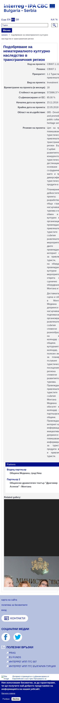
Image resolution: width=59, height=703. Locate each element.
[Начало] (29, 14)
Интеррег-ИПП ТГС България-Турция (32, 666)
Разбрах (6, 699)
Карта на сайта (9, 600)
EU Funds (15, 657)
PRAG (12, 653)
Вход (3, 610)
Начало (4, 35)
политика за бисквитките (14, 605)
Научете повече (8, 693)
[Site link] (7, 640)
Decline (16, 699)
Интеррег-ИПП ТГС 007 (23, 661)
